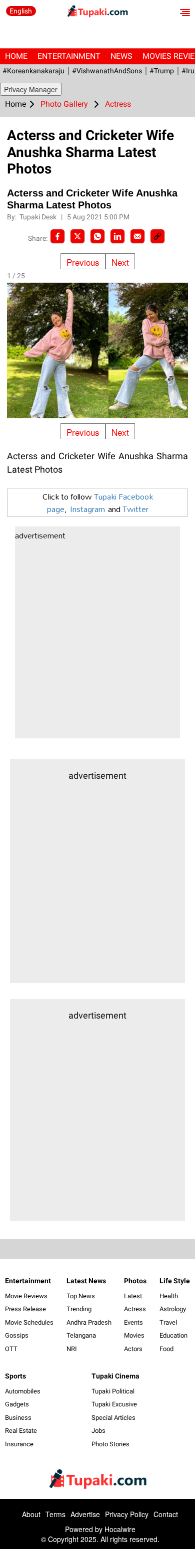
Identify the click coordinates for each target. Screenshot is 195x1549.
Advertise (85, 1514)
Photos (135, 1281)
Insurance (19, 1444)
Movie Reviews (26, 1296)
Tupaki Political (113, 1391)
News (121, 56)
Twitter (135, 509)
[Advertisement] (97, 641)
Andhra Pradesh (89, 1322)
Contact (166, 1514)
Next (120, 262)
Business (18, 1417)
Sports (15, 1376)
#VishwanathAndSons (107, 71)
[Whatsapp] (97, 236)
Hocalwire (120, 1529)
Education (174, 1335)
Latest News (86, 1281)
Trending (79, 1309)
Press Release (25, 1309)
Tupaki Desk (39, 217)
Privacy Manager (31, 89)
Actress (135, 1309)
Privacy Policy (126, 1514)
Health (169, 1296)
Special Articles (114, 1417)
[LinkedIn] (117, 236)
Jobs (99, 1430)
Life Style (175, 1281)
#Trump (162, 71)
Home (16, 56)
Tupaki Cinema (116, 1376)
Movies (134, 1335)
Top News (80, 1296)
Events (133, 1322)
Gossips (16, 1335)
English (21, 11)
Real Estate (21, 1430)
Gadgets (17, 1404)
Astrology (173, 1309)
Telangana (81, 1335)
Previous (83, 262)
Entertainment (69, 56)
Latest (133, 1296)
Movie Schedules (29, 1322)
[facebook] (57, 236)
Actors (133, 1349)
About (31, 1514)
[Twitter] (77, 236)
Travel (168, 1322)
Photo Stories (111, 1444)
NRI (71, 1349)
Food (167, 1349)
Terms (56, 1514)
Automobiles (22, 1391)
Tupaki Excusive (114, 1404)
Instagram (87, 509)
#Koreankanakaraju (33, 71)
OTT (11, 1349)
